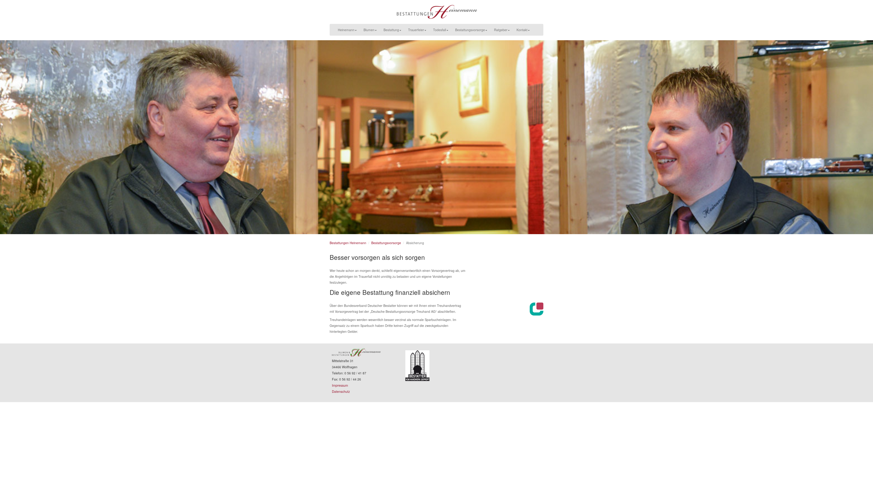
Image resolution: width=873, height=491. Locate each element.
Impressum (340, 385)
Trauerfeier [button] (416, 30)
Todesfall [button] (439, 30)
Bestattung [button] (391, 30)
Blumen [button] (369, 30)
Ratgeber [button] (500, 30)
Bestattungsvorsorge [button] (470, 30)
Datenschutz (341, 391)
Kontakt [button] (522, 30)
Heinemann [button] (346, 30)
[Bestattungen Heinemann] (436, 12)
